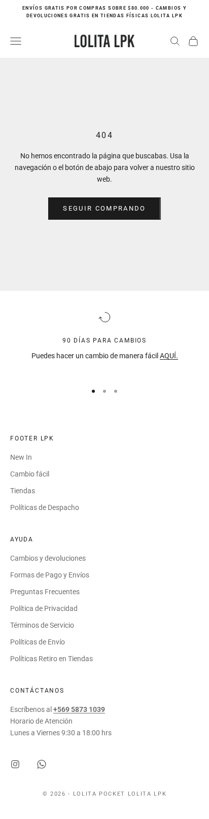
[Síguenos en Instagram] (15, 764)
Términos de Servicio (42, 625)
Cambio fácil (29, 474)
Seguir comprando (104, 208)
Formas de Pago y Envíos (49, 575)
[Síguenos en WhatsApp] (42, 764)
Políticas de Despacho (44, 507)
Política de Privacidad (44, 608)
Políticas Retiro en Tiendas (51, 659)
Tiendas (22, 491)
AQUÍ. (169, 356)
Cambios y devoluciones (48, 558)
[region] (104, 342)
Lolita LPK (147, 794)
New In (21, 457)
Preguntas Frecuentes (45, 592)
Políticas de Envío (37, 642)
